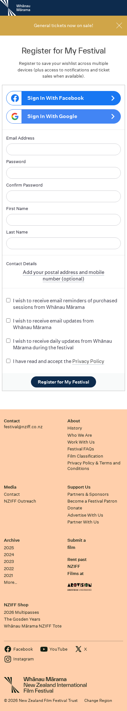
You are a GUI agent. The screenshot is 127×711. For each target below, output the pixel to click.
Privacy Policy (88, 361)
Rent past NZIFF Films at (77, 566)
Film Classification (85, 456)
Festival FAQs (80, 449)
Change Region (98, 700)
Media (10, 487)
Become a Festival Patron (92, 501)
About (73, 421)
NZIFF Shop (16, 605)
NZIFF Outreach (20, 501)
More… (10, 582)
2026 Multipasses (21, 612)
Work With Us (81, 442)
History (74, 428)
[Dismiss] (119, 25)
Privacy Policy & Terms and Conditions (93, 465)
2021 (8, 575)
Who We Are (79, 435)
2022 (9, 568)
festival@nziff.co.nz (23, 427)
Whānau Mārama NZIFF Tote (33, 626)
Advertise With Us (85, 515)
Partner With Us (83, 522)
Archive (12, 540)
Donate (74, 508)
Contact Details (21, 263)
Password (16, 161)
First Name (17, 208)
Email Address (20, 138)
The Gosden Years (22, 619)
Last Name (17, 232)
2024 (9, 554)
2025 (9, 548)
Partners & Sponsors (88, 494)
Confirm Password (24, 185)
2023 (9, 561)
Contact (12, 421)
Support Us (79, 487)
